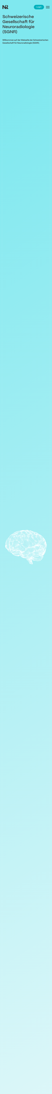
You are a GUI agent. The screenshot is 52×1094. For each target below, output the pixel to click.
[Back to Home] (8, 7)
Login (38, 7)
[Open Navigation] (48, 7)
